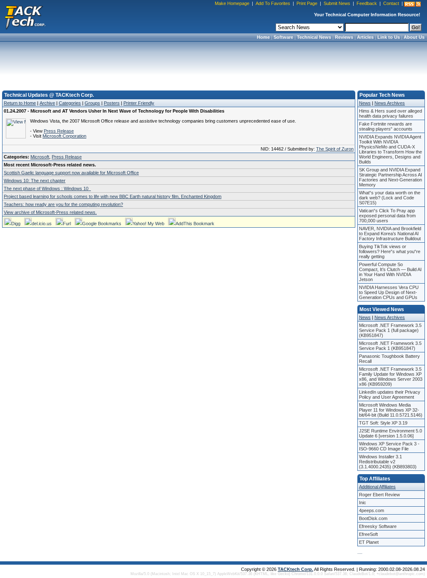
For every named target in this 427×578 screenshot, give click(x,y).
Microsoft (39, 156)
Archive (47, 103)
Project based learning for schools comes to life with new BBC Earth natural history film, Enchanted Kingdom (112, 196)
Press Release (59, 130)
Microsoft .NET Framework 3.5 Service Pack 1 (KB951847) (390, 346)
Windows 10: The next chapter (34, 180)
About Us (414, 37)
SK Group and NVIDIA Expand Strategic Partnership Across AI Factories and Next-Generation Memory (390, 177)
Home (263, 37)
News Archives (389, 103)
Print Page (306, 3)
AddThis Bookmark (195, 223)
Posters (112, 103)
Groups (92, 103)
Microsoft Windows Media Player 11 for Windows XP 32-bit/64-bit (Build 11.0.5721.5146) (390, 409)
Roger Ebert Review (379, 494)
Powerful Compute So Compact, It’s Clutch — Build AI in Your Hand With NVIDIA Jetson (390, 272)
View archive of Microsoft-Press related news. (50, 212)
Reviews (344, 37)
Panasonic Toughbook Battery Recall (389, 359)
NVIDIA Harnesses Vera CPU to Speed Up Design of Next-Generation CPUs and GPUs (389, 292)
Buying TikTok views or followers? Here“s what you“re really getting (389, 251)
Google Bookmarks (101, 223)
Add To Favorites (273, 3)
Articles (365, 37)
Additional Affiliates (377, 486)
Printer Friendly (138, 103)
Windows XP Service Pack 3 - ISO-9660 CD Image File (389, 446)
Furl (67, 223)
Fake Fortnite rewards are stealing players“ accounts (385, 126)
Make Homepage (232, 3)
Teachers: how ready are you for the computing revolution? (63, 204)
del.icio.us (42, 223)
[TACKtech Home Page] (25, 16)
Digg (15, 223)
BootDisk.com (373, 518)
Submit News (337, 3)
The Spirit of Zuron (335, 148)
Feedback (367, 3)
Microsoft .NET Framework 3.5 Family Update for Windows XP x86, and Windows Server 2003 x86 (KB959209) (390, 377)
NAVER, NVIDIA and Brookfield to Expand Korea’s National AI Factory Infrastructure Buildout (390, 233)
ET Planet (369, 542)
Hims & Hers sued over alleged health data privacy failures (390, 113)
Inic (362, 502)
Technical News (314, 37)
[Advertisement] (213, 63)
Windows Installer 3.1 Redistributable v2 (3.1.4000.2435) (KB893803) (388, 461)
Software (283, 37)
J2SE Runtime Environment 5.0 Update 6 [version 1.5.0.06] (390, 433)
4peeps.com (371, 510)
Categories (70, 103)
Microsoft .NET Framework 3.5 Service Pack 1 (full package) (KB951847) (390, 330)
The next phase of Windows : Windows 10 (47, 188)
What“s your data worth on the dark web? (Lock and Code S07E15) (389, 197)
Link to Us (388, 37)
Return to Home (20, 103)
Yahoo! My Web (148, 223)
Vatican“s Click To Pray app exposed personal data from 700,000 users (387, 215)
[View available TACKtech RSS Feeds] (412, 4)
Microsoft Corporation (64, 135)
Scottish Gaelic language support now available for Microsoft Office (71, 172)
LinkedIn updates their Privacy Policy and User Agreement (389, 395)
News (365, 103)
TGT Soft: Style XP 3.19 (383, 422)
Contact (391, 3)
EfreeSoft (368, 534)
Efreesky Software (378, 526)
